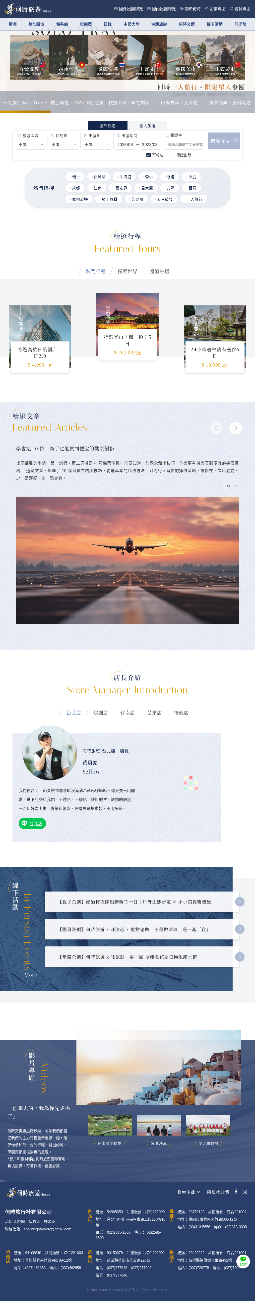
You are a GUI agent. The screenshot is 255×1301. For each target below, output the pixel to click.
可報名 (157, 155)
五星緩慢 (165, 199)
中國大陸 (131, 24)
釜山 (149, 177)
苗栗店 (154, 712)
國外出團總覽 (131, 9)
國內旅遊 (147, 126)
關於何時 (193, 9)
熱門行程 (96, 271)
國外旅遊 (108, 126)
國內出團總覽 (164, 9)
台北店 (73, 712)
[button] (235, 428)
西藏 (192, 188)
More (31, 975)
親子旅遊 (110, 199)
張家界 (122, 188)
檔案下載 (186, 1192)
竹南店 (127, 712)
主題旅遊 (159, 24)
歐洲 (13, 24)
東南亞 (86, 24)
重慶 (192, 177)
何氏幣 (240, 24)
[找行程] (224, 140)
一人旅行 (195, 199)
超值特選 (159, 271)
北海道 (125, 177)
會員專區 (243, 9)
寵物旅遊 (80, 199)
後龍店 (181, 712)
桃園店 (100, 712)
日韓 (108, 24)
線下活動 (215, 24)
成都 (76, 188)
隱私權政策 (218, 1192)
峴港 (171, 177)
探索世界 (127, 271)
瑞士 (76, 177)
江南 (98, 188)
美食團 (137, 199)
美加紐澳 (36, 24)
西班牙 (100, 177)
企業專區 (218, 9)
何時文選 (187, 24)
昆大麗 (147, 188)
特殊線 (62, 24)
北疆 (171, 188)
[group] (40, 330)
